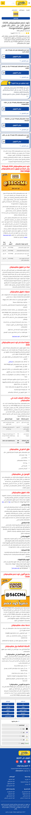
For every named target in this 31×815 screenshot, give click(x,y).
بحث (3, 3)
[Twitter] (29, 761)
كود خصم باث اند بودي (25, 798)
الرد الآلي (10, 361)
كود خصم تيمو (11, 794)
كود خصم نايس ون (26, 791)
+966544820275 (19, 771)
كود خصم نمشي (11, 781)
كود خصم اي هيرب (10, 785)
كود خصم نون (12, 779)
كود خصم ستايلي (26, 796)
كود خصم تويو (16, 336)
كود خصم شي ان (11, 791)
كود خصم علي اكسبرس (9, 798)
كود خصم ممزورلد (26, 794)
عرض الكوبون (17, 56)
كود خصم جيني (15, 568)
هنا (9, 502)
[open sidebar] (29, 3)
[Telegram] (21, 761)
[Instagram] (25, 761)
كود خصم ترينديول (11, 796)
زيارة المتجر (16, 18)
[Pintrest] (17, 761)
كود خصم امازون (11, 783)
